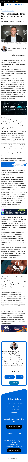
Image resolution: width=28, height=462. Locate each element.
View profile (9, 377)
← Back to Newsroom (8, 10)
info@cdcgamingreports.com (14, 446)
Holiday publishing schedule (15, 403)
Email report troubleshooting (15, 406)
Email (20, 377)
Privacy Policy (15, 412)
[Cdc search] (14, 164)
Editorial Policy (15, 409)
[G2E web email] (14, 212)
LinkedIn (14, 383)
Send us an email (14, 450)
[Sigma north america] (14, 328)
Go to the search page (14, 426)
